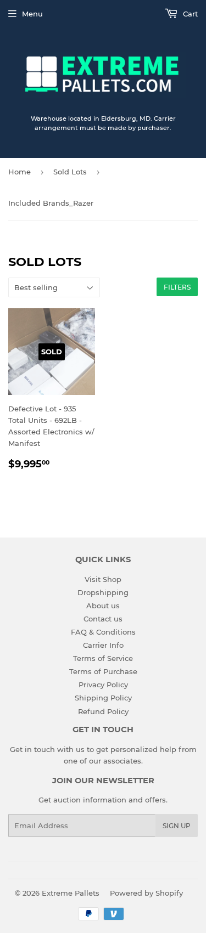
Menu (32, 13)
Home (19, 171)
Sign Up (177, 826)
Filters (177, 287)
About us (103, 605)
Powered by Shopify (146, 893)
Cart (189, 13)
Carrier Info (103, 645)
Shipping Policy (103, 697)
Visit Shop (103, 579)
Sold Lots (70, 171)
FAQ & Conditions (103, 631)
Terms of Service (103, 658)
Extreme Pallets (70, 893)
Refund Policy (103, 711)
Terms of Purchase (103, 671)
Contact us (103, 618)
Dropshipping (103, 592)
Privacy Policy (103, 684)
